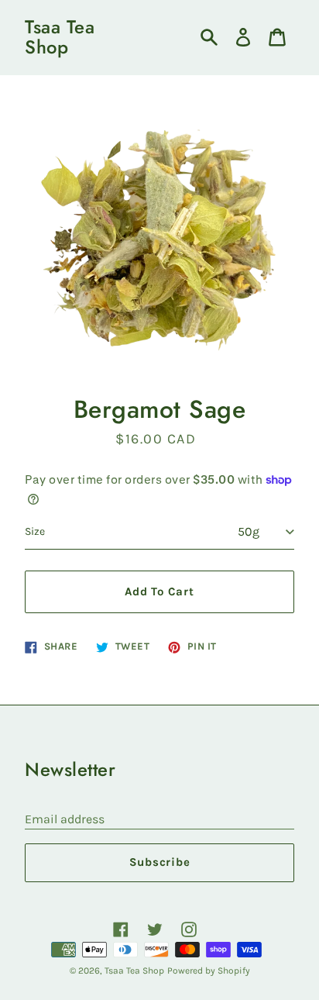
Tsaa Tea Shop (59, 37)
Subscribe (159, 862)
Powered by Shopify (208, 970)
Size (35, 531)
